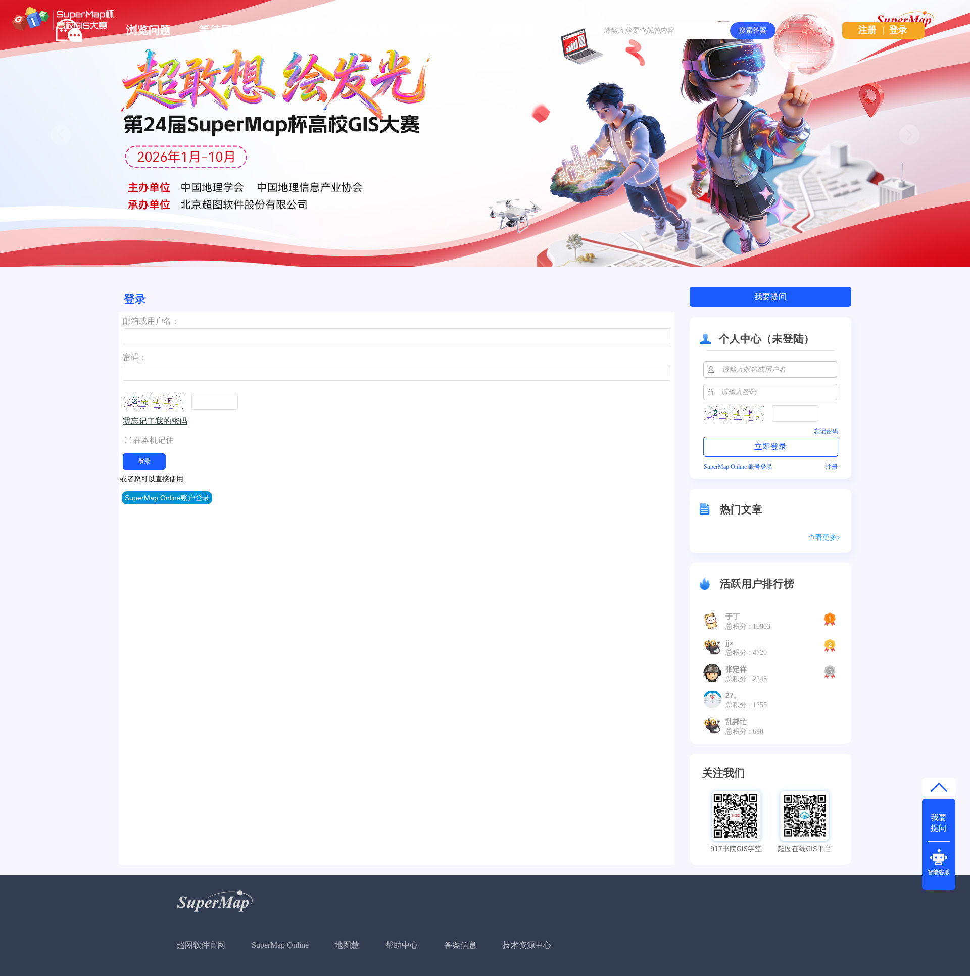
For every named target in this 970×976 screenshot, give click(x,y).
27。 (733, 695)
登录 (898, 30)
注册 (867, 30)
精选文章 (294, 30)
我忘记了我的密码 (155, 421)
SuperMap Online (280, 945)
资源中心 (439, 30)
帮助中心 (401, 945)
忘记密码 (826, 431)
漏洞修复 (512, 30)
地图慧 (347, 945)
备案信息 (460, 945)
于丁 (732, 616)
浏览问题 (148, 30)
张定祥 (736, 669)
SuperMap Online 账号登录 (738, 466)
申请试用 (367, 30)
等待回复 (221, 30)
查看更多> (824, 537)
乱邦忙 (736, 721)
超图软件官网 (201, 945)
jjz (729, 643)
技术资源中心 (527, 945)
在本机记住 (153, 440)
